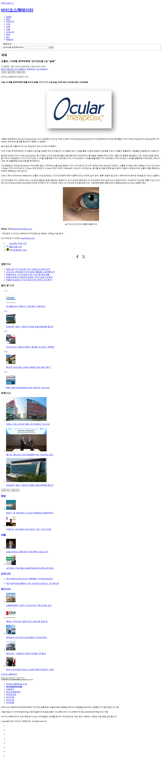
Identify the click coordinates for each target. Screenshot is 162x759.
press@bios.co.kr (28, 238)
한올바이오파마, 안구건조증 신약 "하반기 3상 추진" (29, 280)
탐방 (8, 35)
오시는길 (10, 700)
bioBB (8, 17)
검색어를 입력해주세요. (13, 47)
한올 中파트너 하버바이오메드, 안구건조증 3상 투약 (29, 277)
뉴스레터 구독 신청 (17, 243)
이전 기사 (5, 490)
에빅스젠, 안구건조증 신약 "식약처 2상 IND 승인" (28, 269)
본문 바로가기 (7, 3)
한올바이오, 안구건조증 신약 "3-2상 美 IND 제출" (28, 274)
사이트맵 (10, 702)
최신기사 (6, 589)
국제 (8, 27)
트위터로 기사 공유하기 (84, 256)
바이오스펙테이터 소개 (16, 684)
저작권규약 (11, 694)
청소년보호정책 (13, 692)
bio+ (8, 37)
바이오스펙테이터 (17, 10)
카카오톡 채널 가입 (17, 250)
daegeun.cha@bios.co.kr (22, 229)
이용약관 (10, 689)
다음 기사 (15, 490)
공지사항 (10, 697)
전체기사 (10, 21)
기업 (8, 24)
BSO (8, 19)
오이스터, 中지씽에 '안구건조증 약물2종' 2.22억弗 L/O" (30, 272)
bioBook (9, 39)
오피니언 (10, 32)
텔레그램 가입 (15, 247)
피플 (8, 29)
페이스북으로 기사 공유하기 (77, 256)
